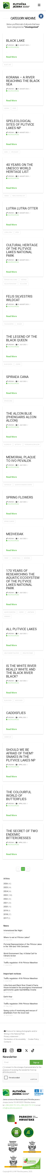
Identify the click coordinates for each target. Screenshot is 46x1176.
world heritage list (18, 195)
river (14, 108)
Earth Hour (8, 997)
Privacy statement (11, 1036)
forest (6, 558)
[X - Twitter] (26, 1050)
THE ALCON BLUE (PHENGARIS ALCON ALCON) (21, 417)
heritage (24, 279)
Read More (11, 57)
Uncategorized (13, 47)
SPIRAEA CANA (17, 377)
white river (19, 700)
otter (17, 232)
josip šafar (30, 612)
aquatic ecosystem (9, 612)
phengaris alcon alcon (32, 444)
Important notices (12, 973)
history (21, 612)
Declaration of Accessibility (15, 1039)
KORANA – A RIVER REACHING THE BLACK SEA (23, 80)
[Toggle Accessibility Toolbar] (41, 16)
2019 (6, 910)
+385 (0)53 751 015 (12, 1105)
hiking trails (16, 558)
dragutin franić (28, 653)
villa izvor (23, 283)
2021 (6, 903)
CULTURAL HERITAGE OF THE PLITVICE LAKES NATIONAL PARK (22, 250)
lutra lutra (8, 232)
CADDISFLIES (16, 713)
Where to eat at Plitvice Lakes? (17, 937)
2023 (6, 895)
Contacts (7, 1042)
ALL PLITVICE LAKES (21, 629)
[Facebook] (4, 1050)
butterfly (18, 444)
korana (6, 108)
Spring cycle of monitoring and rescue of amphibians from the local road (20, 1011)
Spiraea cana (8, 401)
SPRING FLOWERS (19, 497)
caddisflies (7, 737)
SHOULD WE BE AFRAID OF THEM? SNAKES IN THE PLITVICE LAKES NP (20, 755)
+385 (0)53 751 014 (27, 1105)
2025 (6, 887)
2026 (6, 884)
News (6, 925)
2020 (6, 907)
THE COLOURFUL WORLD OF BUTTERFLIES (18, 795)
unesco (6, 195)
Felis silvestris (8, 324)
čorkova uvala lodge (10, 279)
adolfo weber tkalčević (11, 653)
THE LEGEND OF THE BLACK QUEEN (21, 338)
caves (6, 152)
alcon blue (7, 444)
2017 (6, 918)
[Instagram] (12, 1050)
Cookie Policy (33, 1039)
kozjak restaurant (10, 283)
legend (18, 364)
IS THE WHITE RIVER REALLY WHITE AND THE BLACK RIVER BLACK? (21, 671)
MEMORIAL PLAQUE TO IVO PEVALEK (21, 459)
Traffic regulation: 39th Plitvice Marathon (21, 1004)
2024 (6, 891)
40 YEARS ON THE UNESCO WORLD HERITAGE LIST (19, 168)
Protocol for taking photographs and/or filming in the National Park (20, 1032)
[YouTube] (19, 1050)
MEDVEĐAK (14, 534)
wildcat (19, 324)
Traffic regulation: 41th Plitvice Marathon (21, 963)
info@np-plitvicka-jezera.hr (12, 1108)
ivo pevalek (7, 484)
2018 (6, 914)
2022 (6, 899)
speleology (14, 152)
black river (8, 700)
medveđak (27, 558)
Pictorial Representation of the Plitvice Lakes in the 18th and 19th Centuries (23, 945)
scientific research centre (23, 484)
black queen (8, 364)
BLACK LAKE (15, 41)
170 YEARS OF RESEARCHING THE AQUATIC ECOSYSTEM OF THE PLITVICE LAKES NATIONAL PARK (22, 579)
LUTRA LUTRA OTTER (22, 208)
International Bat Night (13, 930)
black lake (7, 64)
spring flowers (9, 521)
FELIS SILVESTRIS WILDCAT (19, 298)
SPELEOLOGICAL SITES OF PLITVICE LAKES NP (20, 124)
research (7, 616)
